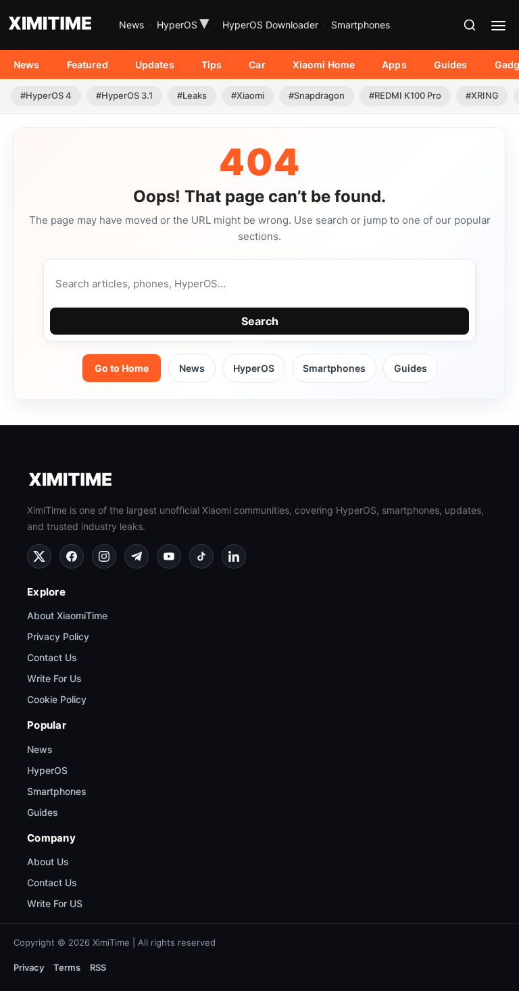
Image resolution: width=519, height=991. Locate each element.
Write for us (54, 678)
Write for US (54, 903)
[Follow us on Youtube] (169, 556)
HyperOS (183, 25)
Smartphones (360, 24)
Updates (154, 64)
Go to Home (122, 368)
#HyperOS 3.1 (124, 95)
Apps (394, 64)
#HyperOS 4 (46, 95)
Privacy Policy (58, 636)
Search (259, 321)
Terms (66, 967)
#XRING (482, 95)
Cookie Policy (56, 699)
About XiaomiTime (67, 615)
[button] (469, 25)
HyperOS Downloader (270, 24)
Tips (211, 64)
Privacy (29, 967)
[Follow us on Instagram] (104, 556)
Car (257, 64)
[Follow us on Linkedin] (234, 556)
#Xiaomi (247, 95)
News (131, 24)
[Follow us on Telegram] (136, 556)
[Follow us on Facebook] (71, 556)
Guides (451, 64)
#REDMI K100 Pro (405, 95)
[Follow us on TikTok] (201, 556)
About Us (48, 861)
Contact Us (52, 657)
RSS (98, 967)
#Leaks (192, 95)
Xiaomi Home (324, 64)
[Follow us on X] (39, 556)
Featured (87, 64)
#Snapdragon (317, 95)
